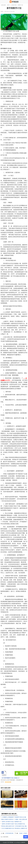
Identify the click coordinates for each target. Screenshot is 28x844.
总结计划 (13, 5)
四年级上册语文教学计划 (7, 826)
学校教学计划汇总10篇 (20, 817)
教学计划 (20, 5)
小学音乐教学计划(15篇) (21, 826)
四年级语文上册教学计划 (21, 828)
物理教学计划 (18, 821)
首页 (8, 5)
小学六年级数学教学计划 (7, 828)
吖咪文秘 (11, 842)
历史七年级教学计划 (20, 823)
